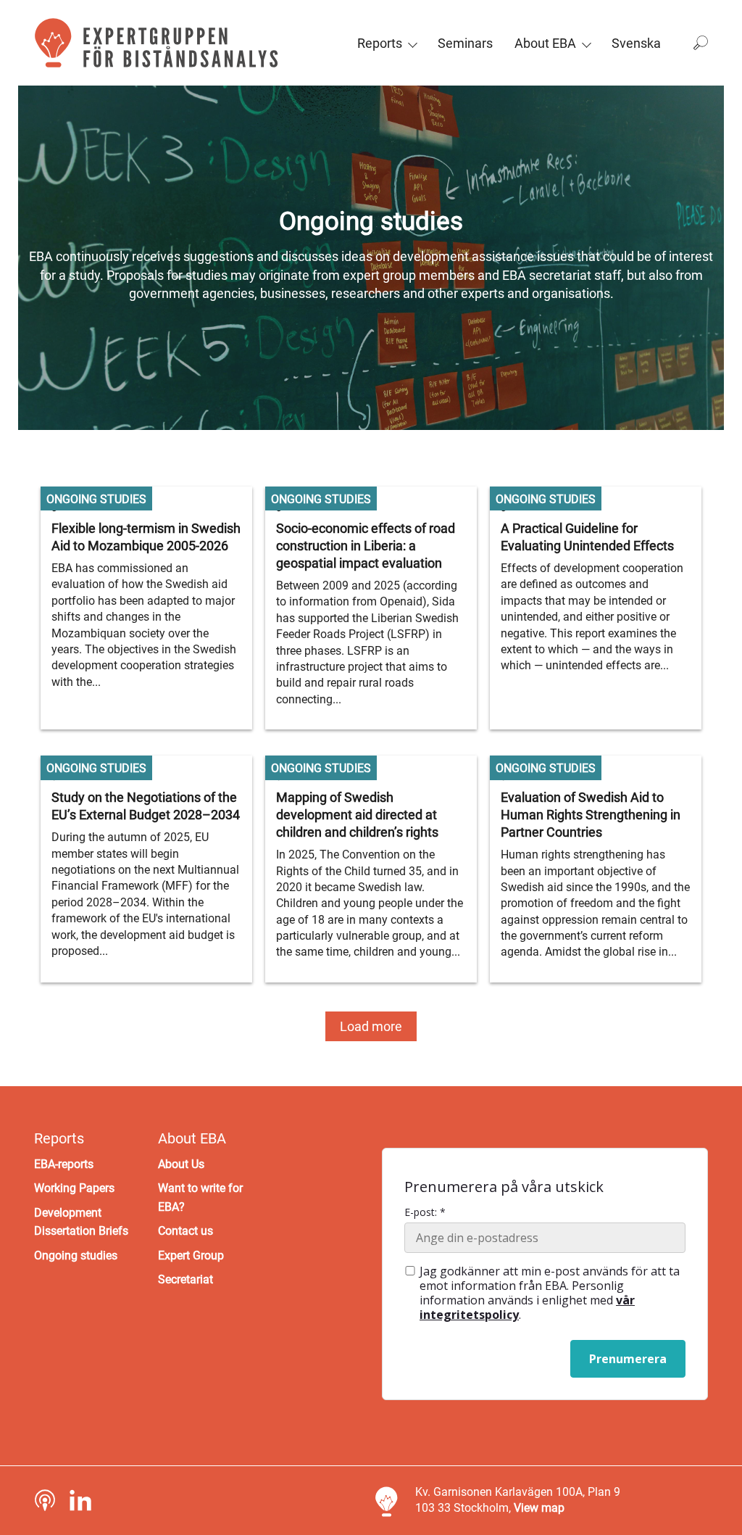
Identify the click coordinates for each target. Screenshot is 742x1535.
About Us (181, 1164)
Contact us (185, 1231)
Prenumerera (628, 1359)
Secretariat (185, 1279)
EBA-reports (63, 1164)
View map (539, 1508)
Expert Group (191, 1255)
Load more (371, 1026)
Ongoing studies (75, 1255)
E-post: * (425, 1212)
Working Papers (74, 1188)
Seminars (465, 43)
